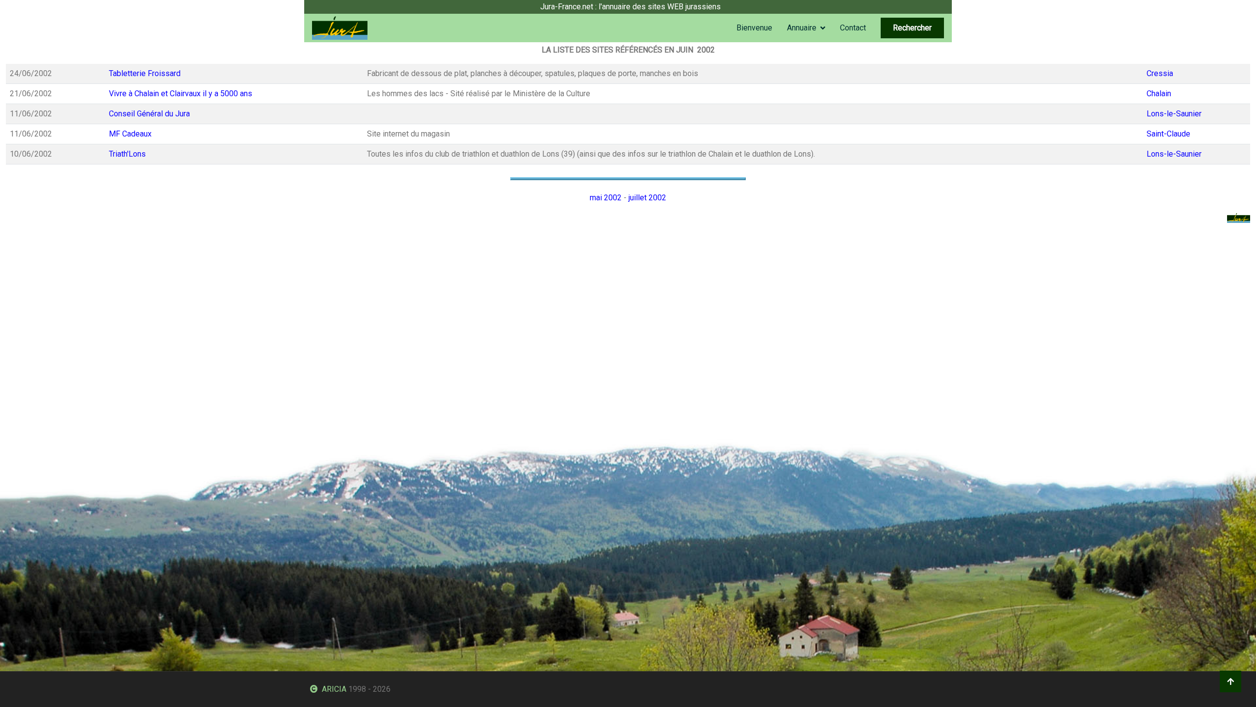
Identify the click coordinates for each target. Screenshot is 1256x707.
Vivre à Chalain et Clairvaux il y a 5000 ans (180, 93)
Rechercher (912, 27)
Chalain (1159, 93)
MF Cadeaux (130, 133)
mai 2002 (606, 197)
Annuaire (801, 27)
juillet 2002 (647, 197)
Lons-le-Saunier (1174, 113)
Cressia (1160, 73)
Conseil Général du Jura (149, 113)
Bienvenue (754, 27)
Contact (853, 27)
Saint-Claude (1168, 133)
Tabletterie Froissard (145, 73)
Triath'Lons (127, 154)
